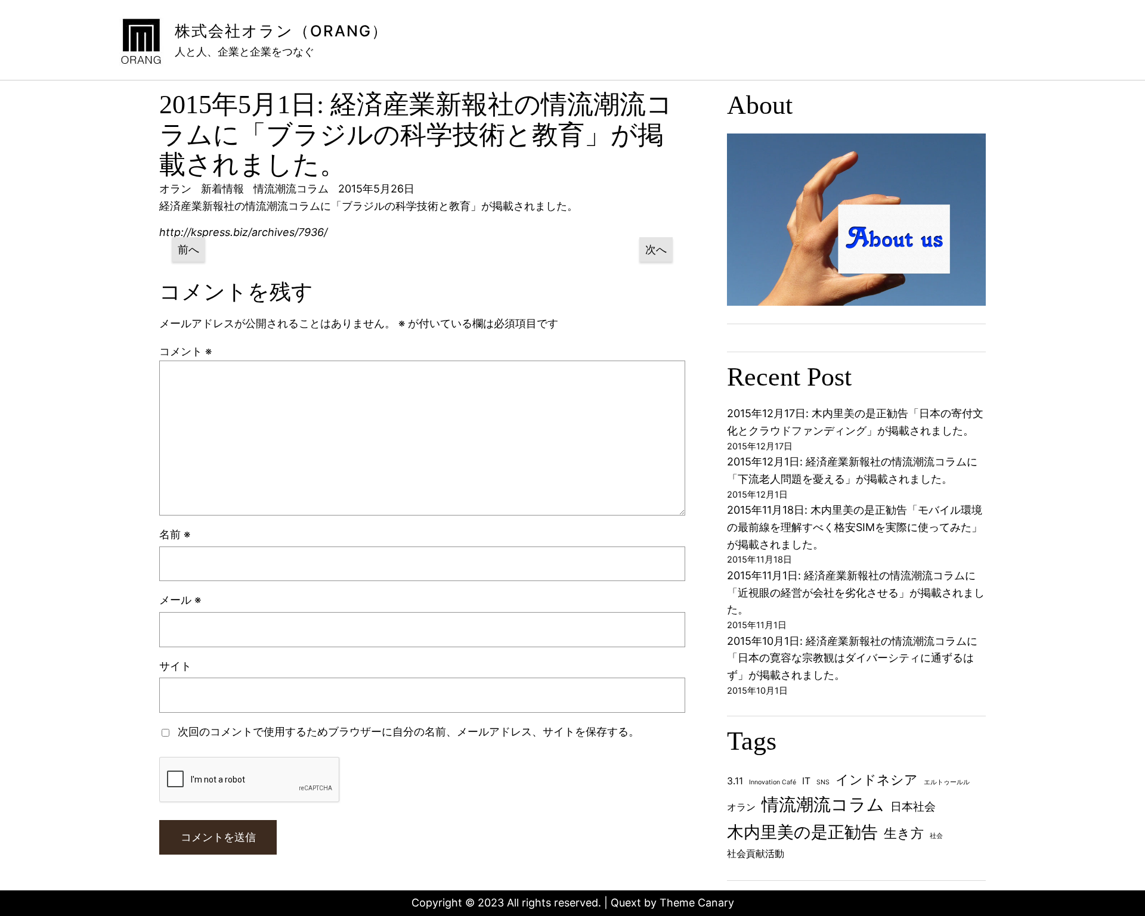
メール (180, 600)
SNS (823, 782)
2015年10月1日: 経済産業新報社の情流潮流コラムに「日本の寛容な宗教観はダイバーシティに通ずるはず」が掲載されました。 (852, 658)
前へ (188, 249)
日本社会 (913, 806)
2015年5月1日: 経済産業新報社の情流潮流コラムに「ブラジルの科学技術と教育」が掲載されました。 (416, 134)
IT (806, 781)
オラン (741, 807)
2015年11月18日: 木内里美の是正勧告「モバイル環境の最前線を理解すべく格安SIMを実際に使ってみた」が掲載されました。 (854, 527)
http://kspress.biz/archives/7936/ (243, 232)
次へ (656, 249)
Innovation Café (772, 782)
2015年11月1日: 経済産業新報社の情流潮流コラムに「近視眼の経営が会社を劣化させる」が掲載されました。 (856, 592)
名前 (174, 534)
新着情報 (222, 188)
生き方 (904, 833)
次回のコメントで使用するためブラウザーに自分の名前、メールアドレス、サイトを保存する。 (408, 731)
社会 (936, 836)
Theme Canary (697, 902)
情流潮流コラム (291, 188)
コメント (185, 351)
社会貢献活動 (755, 853)
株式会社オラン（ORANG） (281, 30)
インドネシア (876, 779)
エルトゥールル (947, 782)
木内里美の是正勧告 (802, 832)
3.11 (735, 781)
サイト (175, 666)
